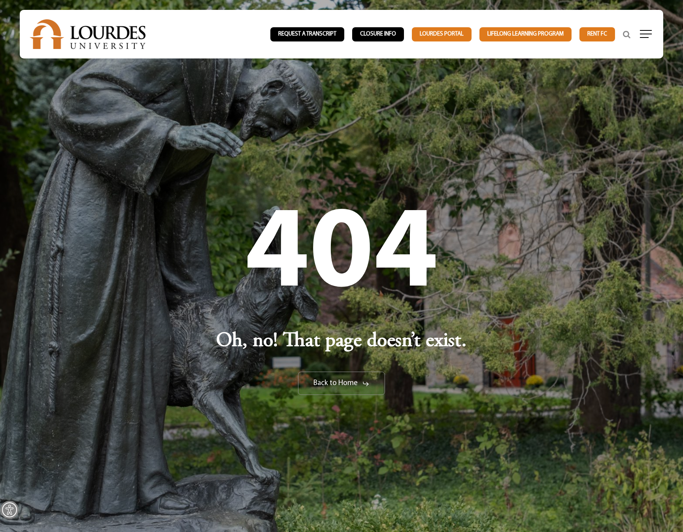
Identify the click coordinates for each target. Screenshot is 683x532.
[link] (9, 509)
